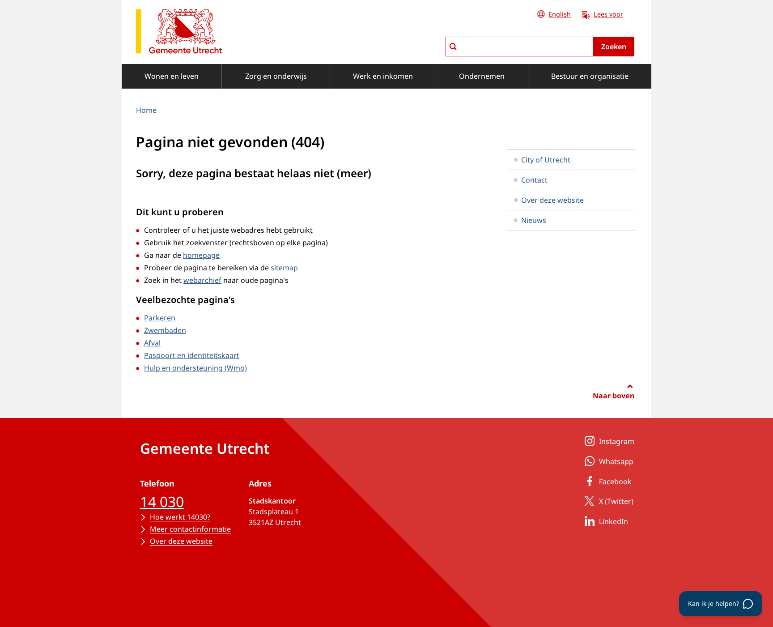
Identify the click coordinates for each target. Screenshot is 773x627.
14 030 (162, 501)
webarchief (202, 280)
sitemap (284, 268)
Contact (534, 180)
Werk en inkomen (383, 76)
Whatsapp (616, 461)
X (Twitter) (616, 501)
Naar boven (613, 396)
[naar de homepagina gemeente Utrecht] (179, 33)
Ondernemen (482, 76)
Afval (152, 343)
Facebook (615, 481)
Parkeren (159, 318)
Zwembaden (165, 330)
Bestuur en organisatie (590, 76)
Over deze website (552, 200)
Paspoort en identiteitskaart (191, 355)
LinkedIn (613, 521)
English (559, 14)
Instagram (616, 441)
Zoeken (613, 46)
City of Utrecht (545, 160)
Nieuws (533, 220)
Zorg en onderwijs (276, 76)
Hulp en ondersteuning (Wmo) (195, 368)
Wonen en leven (171, 76)
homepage (201, 255)
